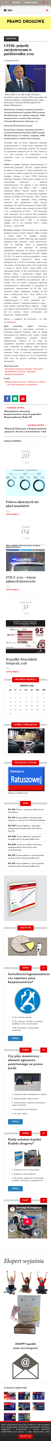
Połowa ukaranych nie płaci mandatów (22, 504)
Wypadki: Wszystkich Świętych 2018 (21, 661)
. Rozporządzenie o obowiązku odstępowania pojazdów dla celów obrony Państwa (25, 828)
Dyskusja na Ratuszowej (18, 793)
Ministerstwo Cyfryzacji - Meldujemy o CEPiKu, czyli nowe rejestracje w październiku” (26, 383)
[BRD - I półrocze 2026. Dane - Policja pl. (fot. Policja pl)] (10, 1396)
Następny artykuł (37, 425)
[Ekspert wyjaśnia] (25, 1278)
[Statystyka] (27, 945)
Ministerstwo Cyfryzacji (16, 371)
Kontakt (16, 3)
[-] (24, 1396)
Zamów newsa (31, 3)
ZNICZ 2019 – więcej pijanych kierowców (21, 579)
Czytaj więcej (13, 514)
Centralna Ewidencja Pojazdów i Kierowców (25, 369)
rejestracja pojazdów (15, 374)
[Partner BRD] (25, 1314)
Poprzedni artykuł (14, 408)
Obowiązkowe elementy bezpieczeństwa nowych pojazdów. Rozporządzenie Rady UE (23, 414)
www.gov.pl (11, 322)
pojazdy (32, 371)
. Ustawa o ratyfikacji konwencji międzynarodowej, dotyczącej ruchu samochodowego (24, 847)
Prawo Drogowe (25, 22)
